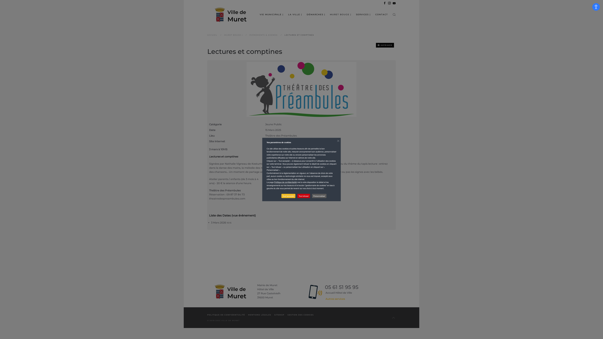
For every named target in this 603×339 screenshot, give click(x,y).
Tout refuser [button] (304, 196)
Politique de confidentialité (285, 182)
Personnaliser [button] (319, 196)
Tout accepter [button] (288, 196)
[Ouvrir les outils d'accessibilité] (596, 7)
